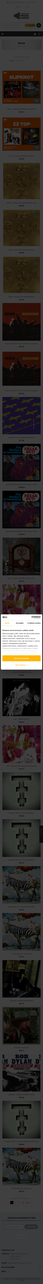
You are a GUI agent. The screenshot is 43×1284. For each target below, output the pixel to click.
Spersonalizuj (20, 665)
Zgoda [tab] (7, 623)
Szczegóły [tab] (19, 623)
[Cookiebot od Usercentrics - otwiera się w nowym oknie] (31, 617)
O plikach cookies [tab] (34, 623)
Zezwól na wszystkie (21, 658)
